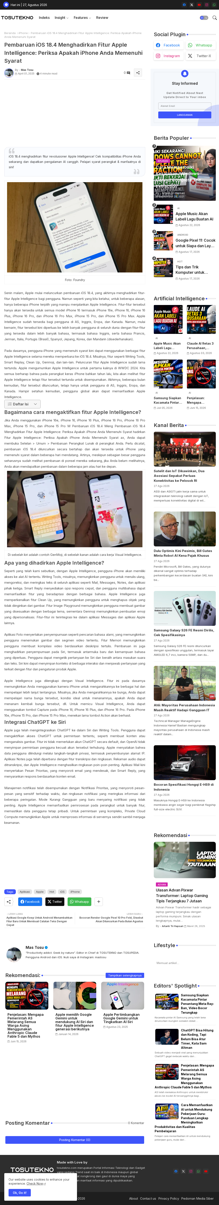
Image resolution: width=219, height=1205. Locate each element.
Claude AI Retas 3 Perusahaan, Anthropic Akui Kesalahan (200, 346)
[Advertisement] (74, 113)
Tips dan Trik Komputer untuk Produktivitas (190, 270)
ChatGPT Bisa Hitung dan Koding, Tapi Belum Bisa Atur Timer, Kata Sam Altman (197, 1038)
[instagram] (206, 4)
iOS (62, 891)
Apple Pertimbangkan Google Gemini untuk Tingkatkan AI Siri (121, 1018)
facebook (172, 45)
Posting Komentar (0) (74, 1140)
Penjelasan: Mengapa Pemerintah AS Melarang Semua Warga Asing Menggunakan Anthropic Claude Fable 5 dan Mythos (25, 1025)
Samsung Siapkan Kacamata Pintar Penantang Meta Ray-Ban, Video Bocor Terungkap (167, 400)
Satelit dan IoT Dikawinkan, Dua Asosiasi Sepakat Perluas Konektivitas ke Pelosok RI (179, 476)
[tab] (44, 18)
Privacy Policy (168, 1198)
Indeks (44, 17)
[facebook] (184, 4)
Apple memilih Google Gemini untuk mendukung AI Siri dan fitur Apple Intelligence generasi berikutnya (74, 1022)
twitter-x (204, 56)
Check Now (35, 1183)
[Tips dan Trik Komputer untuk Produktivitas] (163, 267)
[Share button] (99, 901)
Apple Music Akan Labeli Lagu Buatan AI (194, 217)
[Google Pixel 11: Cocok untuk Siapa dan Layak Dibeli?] (163, 240)
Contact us (148, 1198)
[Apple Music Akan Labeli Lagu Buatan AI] (163, 214)
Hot (52, 891)
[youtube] (199, 4)
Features (81, 17)
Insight (60, 17)
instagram (172, 56)
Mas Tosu (35, 947)
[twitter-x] (191, 4)
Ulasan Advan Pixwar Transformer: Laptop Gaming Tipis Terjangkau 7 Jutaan (182, 895)
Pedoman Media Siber (197, 1198)
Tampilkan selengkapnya (125, 975)
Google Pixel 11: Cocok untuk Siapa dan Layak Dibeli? (196, 243)
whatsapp (204, 45)
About (133, 1198)
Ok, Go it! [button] (20, 1193)
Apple (40, 891)
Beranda (10, 33)
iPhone (23, 33)
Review (102, 17)
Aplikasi (25, 891)
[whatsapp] (214, 4)
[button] (204, 18)
